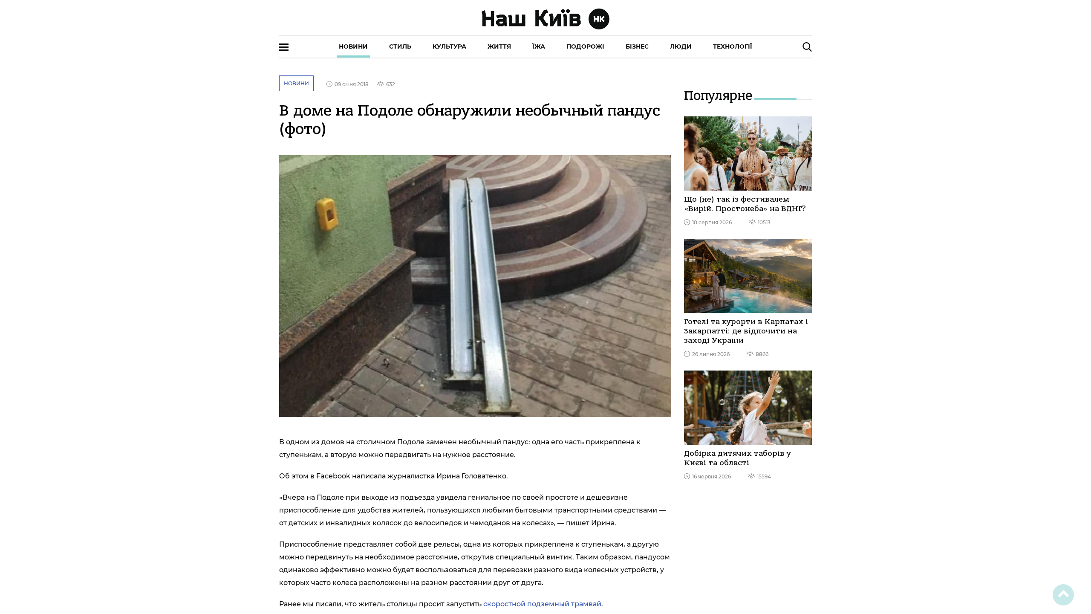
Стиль (400, 46)
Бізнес (637, 46)
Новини (353, 46)
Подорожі (585, 46)
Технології (732, 46)
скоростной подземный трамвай (542, 604)
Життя (499, 46)
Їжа (538, 46)
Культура (449, 46)
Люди (681, 46)
